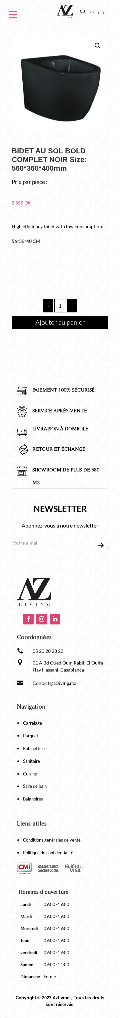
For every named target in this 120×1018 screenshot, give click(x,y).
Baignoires (33, 799)
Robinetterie (35, 748)
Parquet (30, 735)
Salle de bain (35, 786)
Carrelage (32, 723)
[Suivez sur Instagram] (41, 619)
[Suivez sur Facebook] (28, 619)
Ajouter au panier (60, 322)
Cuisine (30, 773)
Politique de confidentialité (48, 852)
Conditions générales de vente (52, 840)
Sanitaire (31, 761)
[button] (98, 46)
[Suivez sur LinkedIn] (55, 619)
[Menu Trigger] (13, 14)
